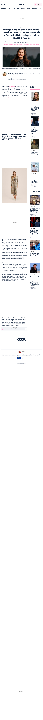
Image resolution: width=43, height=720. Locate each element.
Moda (28, 8)
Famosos (23, 8)
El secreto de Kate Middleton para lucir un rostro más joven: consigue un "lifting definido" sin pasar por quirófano (35, 108)
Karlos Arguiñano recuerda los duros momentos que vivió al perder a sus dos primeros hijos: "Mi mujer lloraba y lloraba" (35, 179)
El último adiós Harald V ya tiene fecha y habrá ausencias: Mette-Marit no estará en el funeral (35, 132)
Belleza (10, 8)
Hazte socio (39, 4)
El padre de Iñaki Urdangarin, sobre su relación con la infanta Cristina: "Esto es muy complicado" (34, 155)
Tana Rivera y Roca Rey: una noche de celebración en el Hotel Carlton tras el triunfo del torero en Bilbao (35, 210)
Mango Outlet (9, 96)
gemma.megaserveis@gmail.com (21, 73)
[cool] (21, 4)
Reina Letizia (12, 86)
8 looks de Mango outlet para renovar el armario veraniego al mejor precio (22, 44)
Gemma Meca (11, 73)
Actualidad (3, 8)
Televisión (34, 8)
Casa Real (16, 8)
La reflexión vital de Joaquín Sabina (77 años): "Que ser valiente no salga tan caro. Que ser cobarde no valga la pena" (34, 233)
